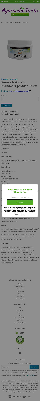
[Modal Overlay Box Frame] (20, 200)
